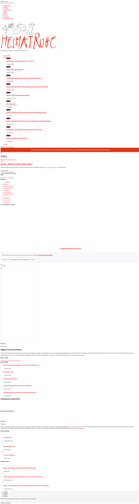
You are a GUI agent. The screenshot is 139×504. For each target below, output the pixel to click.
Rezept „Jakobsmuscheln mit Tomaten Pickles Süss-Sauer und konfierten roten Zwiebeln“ (26, 485)
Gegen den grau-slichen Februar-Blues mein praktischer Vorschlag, (27, 87)
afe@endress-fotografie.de (45, 255)
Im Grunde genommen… (9, 455)
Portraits (5, 13)
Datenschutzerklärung (8, 18)
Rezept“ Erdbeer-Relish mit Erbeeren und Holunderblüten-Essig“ (26, 112)
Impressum (6, 17)
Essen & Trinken (7, 10)
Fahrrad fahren (7, 188)
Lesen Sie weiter (4, 170)
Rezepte (5, 7)
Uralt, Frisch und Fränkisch (14, 69)
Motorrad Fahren (8, 194)
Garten (5, 11)
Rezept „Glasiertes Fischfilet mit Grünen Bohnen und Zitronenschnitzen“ (29, 121)
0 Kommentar (11, 172)
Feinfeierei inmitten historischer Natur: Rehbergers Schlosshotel (19, 392)
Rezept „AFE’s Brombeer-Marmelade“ (18, 95)
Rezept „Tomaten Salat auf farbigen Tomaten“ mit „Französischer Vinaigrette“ (23, 476)
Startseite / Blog (7, 5)
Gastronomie (7, 192)
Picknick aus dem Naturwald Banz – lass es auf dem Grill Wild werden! (21, 365)
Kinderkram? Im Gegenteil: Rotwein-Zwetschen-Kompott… (24, 129)
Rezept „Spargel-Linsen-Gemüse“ (16, 138)
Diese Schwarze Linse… (9, 446)
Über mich (5, 15)
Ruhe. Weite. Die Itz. (8, 372)
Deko (4, 14)
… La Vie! (5, 8)
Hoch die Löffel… (7, 437)
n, (4, 196)
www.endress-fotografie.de (77, 355)
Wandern (6, 202)
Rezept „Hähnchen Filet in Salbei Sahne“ (17, 164)
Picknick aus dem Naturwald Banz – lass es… (20, 61)
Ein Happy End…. (11, 104)
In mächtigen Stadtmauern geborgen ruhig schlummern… (24, 78)
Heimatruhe (17, 498)
